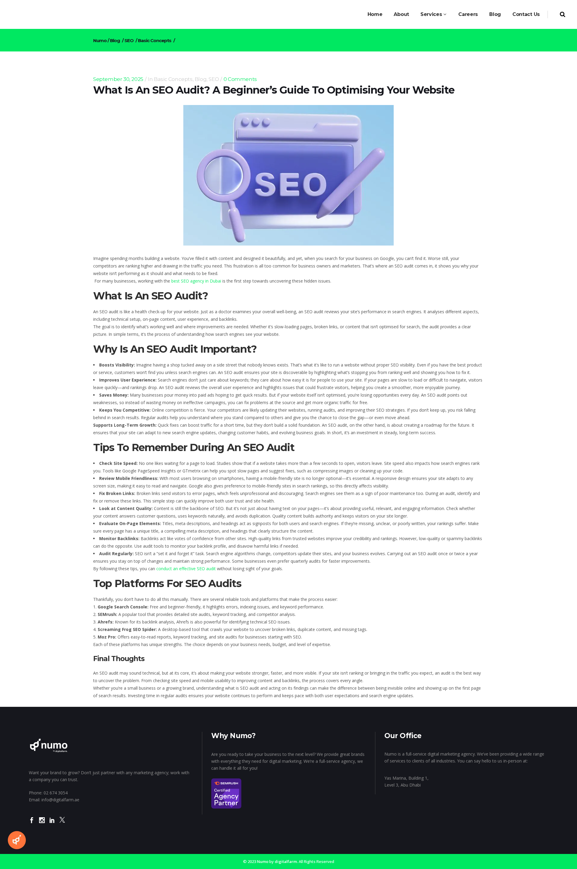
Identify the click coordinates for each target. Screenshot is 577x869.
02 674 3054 (56, 793)
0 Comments (240, 79)
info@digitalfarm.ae (60, 800)
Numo (100, 40)
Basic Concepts (154, 40)
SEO (128, 40)
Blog (115, 40)
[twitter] (62, 824)
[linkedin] (52, 824)
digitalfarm (286, 861)
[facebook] (32, 824)
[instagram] (42, 824)
